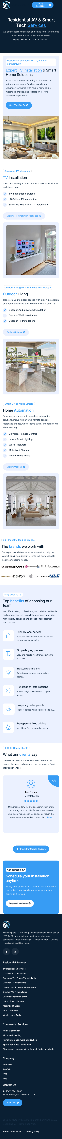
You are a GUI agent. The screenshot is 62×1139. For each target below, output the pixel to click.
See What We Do (17, 105)
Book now (11, 1102)
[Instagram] (15, 951)
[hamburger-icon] (57, 5)
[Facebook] (6, 951)
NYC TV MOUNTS (20, 5)
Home (16, 39)
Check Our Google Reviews (32, 849)
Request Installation (18, 903)
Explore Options (14, 332)
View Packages (40, 5)
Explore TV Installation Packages (22, 216)
